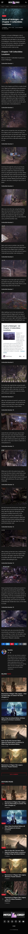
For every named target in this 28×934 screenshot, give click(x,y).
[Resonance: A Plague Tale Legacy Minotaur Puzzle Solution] (14, 756)
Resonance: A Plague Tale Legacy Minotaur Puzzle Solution (12, 766)
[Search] (26, 2)
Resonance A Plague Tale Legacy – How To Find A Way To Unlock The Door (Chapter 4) (13, 695)
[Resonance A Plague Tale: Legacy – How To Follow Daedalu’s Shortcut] (14, 888)
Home (14, 926)
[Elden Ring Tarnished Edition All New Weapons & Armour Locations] (14, 709)
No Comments (19, 27)
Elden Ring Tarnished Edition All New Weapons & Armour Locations (13, 719)
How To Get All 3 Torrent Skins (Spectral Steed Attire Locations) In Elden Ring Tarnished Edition (12, 742)
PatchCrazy (15, 929)
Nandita (5, 27)
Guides (4, 15)
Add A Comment (14, 774)
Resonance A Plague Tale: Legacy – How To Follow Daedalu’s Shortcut (15, 899)
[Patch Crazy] (14, 2)
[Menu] (2, 2)
